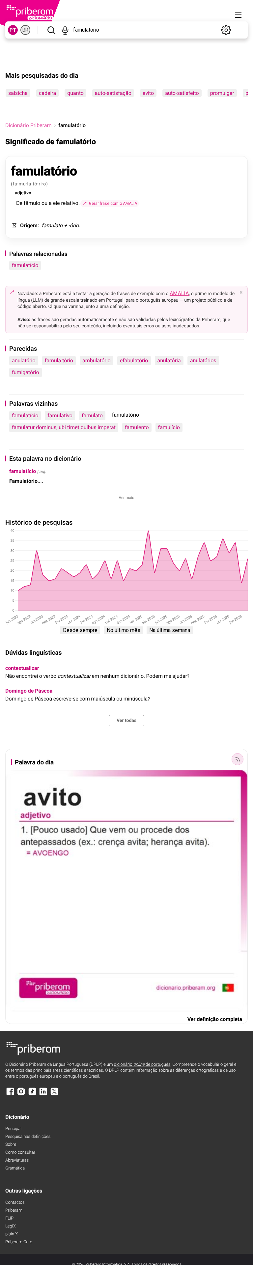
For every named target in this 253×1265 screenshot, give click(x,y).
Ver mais (126, 497)
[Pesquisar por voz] (65, 30)
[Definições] (226, 30)
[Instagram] (21, 1094)
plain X (11, 1234)
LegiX (10, 1226)
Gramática (15, 1168)
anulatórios (203, 360)
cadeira (47, 93)
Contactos (15, 1202)
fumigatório (25, 372)
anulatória (169, 360)
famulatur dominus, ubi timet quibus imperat (64, 427)
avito (148, 93)
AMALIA (179, 293)
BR (25, 30)
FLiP (9, 1218)
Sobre (10, 1144)
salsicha (18, 93)
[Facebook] (10, 1094)
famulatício (25, 265)
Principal (13, 1128)
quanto (75, 93)
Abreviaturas (17, 1160)
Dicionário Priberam (28, 125)
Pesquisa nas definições (27, 1136)
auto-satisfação (113, 93)
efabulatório (134, 360)
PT (13, 30)
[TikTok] (32, 1094)
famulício (169, 427)
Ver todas (126, 720)
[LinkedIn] (43, 1094)
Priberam (13, 1210)
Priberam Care (18, 1242)
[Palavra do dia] (237, 759)
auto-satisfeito (182, 93)
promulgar (222, 93)
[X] (54, 1094)
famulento (137, 427)
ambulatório (96, 360)
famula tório (59, 360)
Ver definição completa (214, 1019)
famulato (92, 415)
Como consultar (20, 1152)
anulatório (24, 360)
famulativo (59, 415)
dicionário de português (142, 1064)
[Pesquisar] (51, 30)
